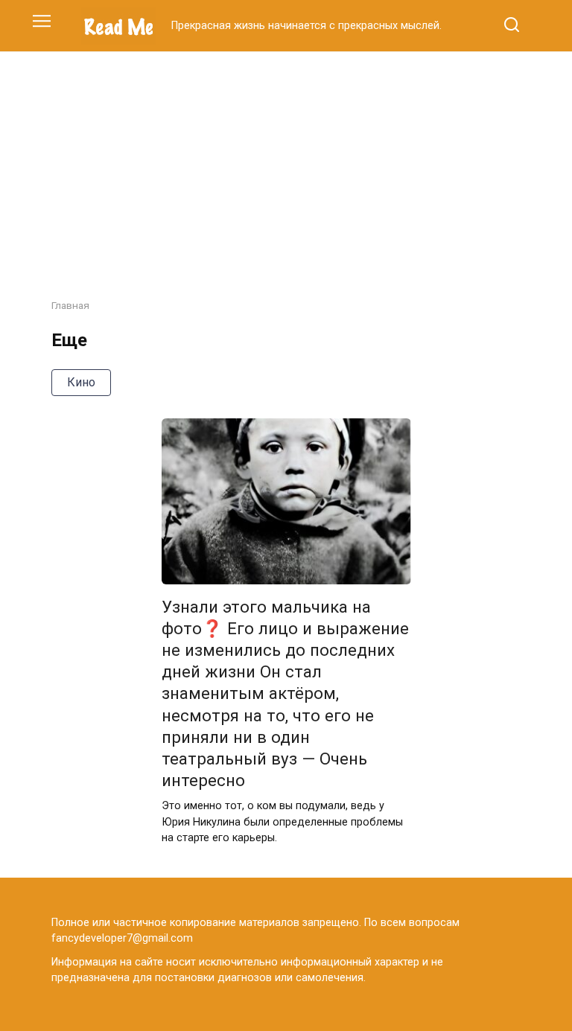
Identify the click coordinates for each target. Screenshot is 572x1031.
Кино (81, 382)
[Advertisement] (286, 164)
